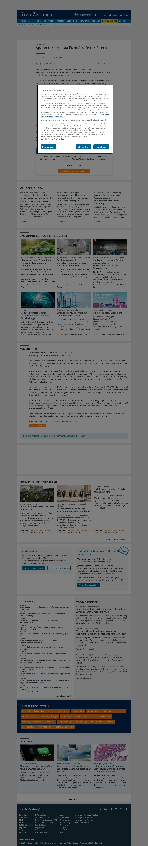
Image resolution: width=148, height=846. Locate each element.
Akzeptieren (101, 147)
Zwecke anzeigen (48, 147)
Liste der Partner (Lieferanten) (52, 139)
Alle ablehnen (83, 147)
